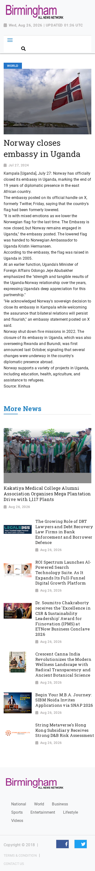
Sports (17, 812)
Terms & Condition (20, 855)
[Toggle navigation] (10, 40)
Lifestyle (70, 812)
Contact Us (14, 864)
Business (60, 804)
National (18, 804)
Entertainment (42, 812)
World (39, 804)
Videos (17, 820)
